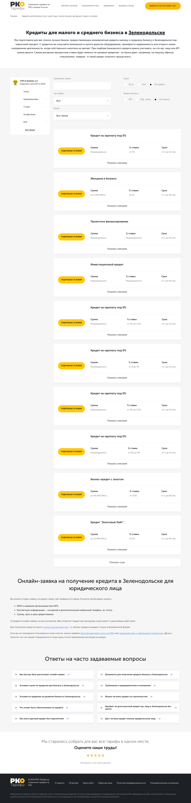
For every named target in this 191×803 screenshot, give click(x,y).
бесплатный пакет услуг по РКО (97, 633)
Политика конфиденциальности (131, 783)
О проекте (59, 783)
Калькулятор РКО (90, 6)
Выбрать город (126, 6)
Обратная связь (105, 783)
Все (58, 101)
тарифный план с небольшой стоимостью (141, 633)
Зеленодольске (146, 33)
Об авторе (73, 783)
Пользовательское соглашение (164, 783)
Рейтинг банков (69, 6)
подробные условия (71, 151)
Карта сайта (88, 783)
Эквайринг (108, 6)
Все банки (30, 130)
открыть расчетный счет (55, 627)
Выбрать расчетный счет (163, 6)
